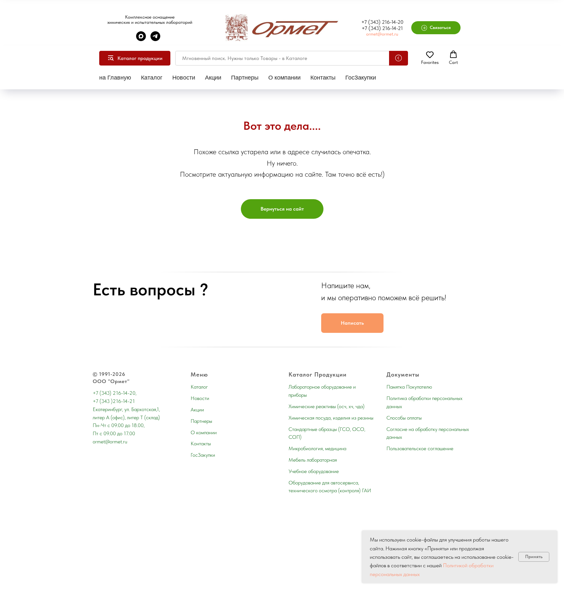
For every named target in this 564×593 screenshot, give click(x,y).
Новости (183, 77)
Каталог (152, 77)
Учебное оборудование (314, 471)
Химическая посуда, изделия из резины (331, 418)
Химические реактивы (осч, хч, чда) (327, 406)
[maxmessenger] (141, 39)
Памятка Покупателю (409, 387)
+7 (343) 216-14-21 (382, 28)
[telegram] (155, 39)
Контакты (323, 77)
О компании (284, 77)
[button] (436, 27)
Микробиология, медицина (317, 448)
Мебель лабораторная (313, 460)
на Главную (115, 77)
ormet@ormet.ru (382, 34)
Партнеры (244, 77)
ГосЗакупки (360, 77)
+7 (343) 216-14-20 (382, 22)
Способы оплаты (404, 418)
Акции (213, 77)
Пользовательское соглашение (419, 448)
